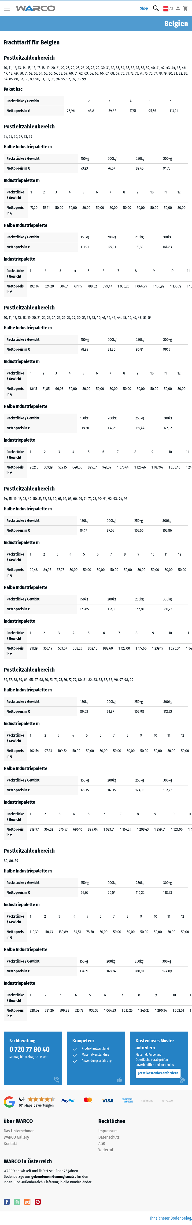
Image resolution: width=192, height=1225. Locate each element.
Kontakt (10, 1143)
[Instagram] (27, 1201)
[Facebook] (6, 1201)
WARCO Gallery (16, 1137)
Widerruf (105, 1149)
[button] (8, 8)
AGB (101, 1143)
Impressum (108, 1131)
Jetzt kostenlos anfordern (158, 1073)
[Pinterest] (37, 1201)
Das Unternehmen (19, 1131)
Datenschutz (108, 1137)
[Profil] (178, 8)
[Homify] (17, 1201)
